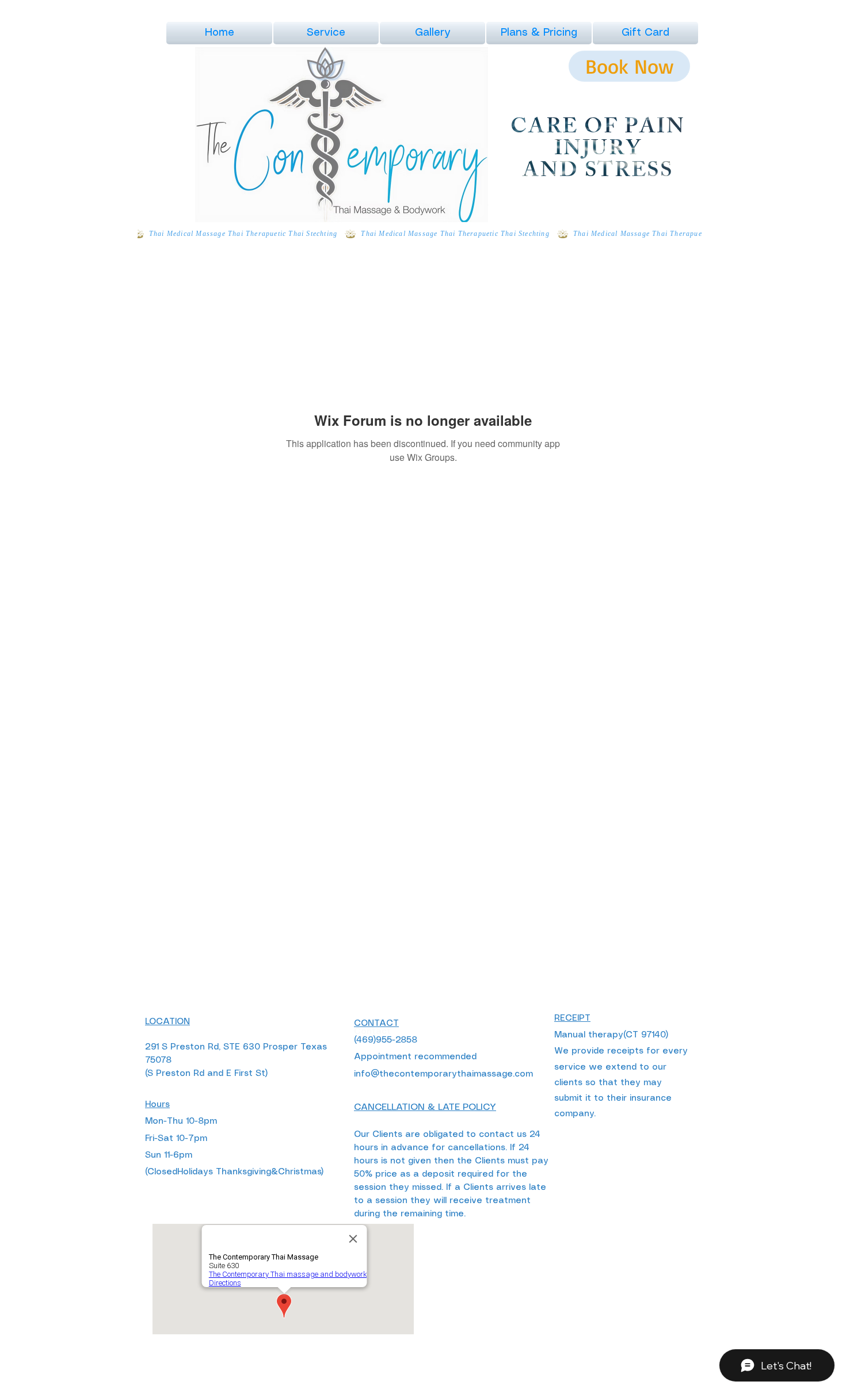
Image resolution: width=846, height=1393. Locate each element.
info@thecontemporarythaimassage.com (443, 1074)
